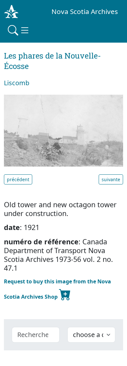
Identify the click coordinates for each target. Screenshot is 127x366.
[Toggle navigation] (19, 30)
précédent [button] (18, 179)
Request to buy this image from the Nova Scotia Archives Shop (57, 289)
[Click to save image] (63, 130)
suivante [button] (111, 179)
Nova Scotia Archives (84, 11)
